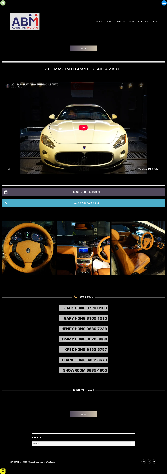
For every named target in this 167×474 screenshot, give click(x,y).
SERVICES (134, 21)
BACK (83, 48)
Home (99, 21)
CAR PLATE (120, 21)
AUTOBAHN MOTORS (18, 462)
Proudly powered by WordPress (42, 462)
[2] (29, 248)
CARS (108, 21)
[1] (138, 248)
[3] (83, 248)
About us (149, 21)
